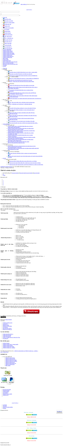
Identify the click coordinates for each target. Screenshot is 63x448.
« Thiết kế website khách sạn (19, 350)
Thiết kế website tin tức (7, 57)
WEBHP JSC (3, 166)
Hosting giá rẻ (5, 395)
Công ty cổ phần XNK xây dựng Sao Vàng (11, 337)
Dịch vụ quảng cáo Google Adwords (10, 61)
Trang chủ (5, 17)
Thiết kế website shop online (8, 53)
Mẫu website (5, 58)
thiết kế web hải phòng (7, 326)
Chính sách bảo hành (7, 335)
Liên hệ (4, 66)
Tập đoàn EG (5, 338)
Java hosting (5, 392)
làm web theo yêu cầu (7, 328)
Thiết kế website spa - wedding (9, 347)
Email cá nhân (5, 59)
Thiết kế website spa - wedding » (31, 350)
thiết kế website (6, 325)
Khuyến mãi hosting (7, 389)
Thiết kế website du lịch (7, 55)
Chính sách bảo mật (7, 336)
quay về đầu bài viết (4, 352)
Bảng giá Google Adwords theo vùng (10, 64)
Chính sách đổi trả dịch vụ (8, 334)
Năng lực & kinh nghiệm (8, 407)
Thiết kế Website (6, 124)
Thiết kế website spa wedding (9, 54)
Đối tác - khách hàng (7, 49)
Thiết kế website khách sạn (8, 56)
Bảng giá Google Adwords (8, 62)
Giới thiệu (5, 404)
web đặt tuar (5, 327)
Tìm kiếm (5, 65)
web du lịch (5, 323)
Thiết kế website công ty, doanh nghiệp (10, 344)
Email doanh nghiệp (7, 60)
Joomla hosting (6, 391)
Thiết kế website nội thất (7, 51)
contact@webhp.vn (29, 9)
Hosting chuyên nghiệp (7, 393)
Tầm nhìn (5, 406)
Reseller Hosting (6, 390)
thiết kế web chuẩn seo (7, 329)
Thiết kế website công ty (7, 50)
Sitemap (4, 408)
